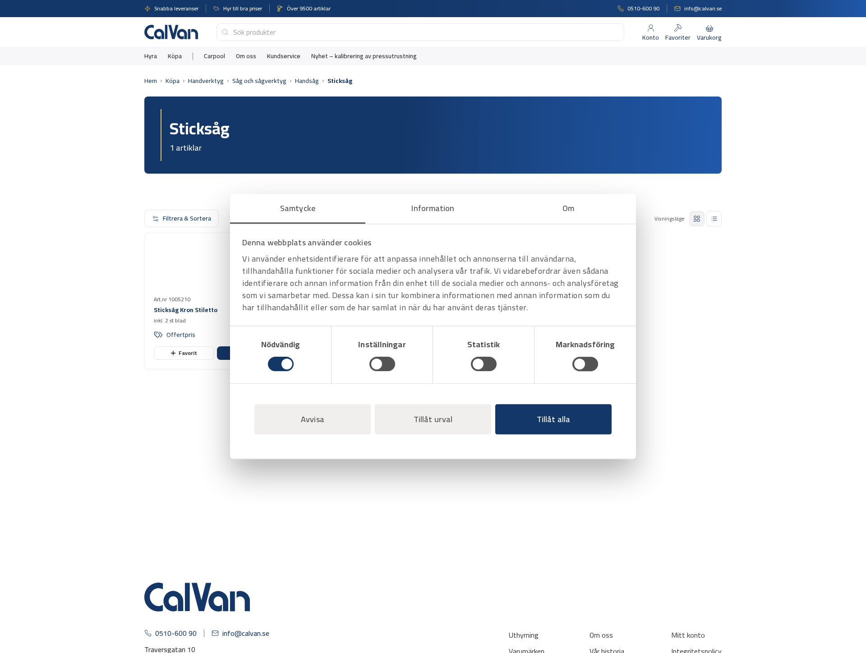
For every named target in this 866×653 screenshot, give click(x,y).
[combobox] (420, 32)
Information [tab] (432, 208)
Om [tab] (568, 208)
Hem (150, 81)
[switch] (382, 364)
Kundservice (283, 56)
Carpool (214, 56)
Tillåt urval (433, 419)
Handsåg (307, 81)
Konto (650, 37)
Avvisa (312, 419)
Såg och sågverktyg (259, 81)
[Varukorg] (709, 27)
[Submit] (225, 32)
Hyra (150, 56)
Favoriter (678, 37)
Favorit (188, 411)
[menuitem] (150, 56)
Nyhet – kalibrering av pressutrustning (364, 56)
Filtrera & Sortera (187, 218)
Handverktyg (206, 81)
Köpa (175, 56)
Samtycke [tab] (297, 208)
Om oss (246, 56)
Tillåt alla (553, 419)
